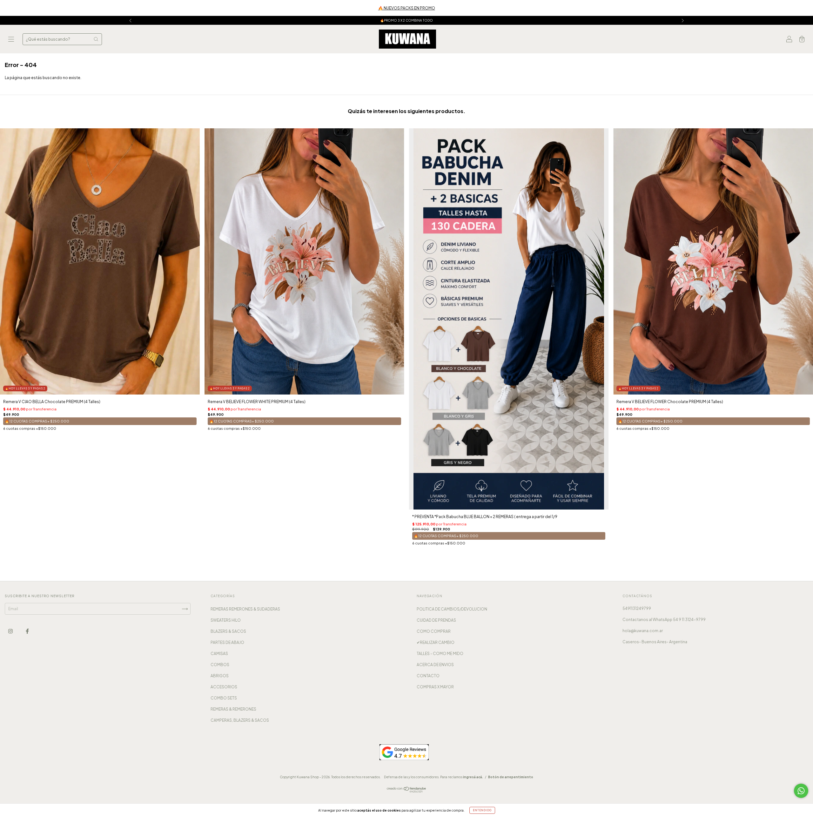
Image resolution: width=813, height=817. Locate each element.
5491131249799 (636, 608)
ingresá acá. (473, 777)
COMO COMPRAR (434, 631)
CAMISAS (219, 653)
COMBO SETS (224, 698)
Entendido (482, 810)
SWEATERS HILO (226, 620)
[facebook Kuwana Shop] (27, 631)
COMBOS (220, 664)
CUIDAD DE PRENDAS (436, 620)
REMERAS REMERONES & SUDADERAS (245, 609)
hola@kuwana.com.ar (642, 630)
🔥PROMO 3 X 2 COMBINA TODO (406, 20)
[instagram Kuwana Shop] (11, 631)
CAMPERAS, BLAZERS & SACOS (240, 720)
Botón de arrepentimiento (510, 777)
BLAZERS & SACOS (228, 631)
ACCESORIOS (224, 687)
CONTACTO (428, 675)
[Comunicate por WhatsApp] (801, 791)
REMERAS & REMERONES (233, 709)
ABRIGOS (220, 675)
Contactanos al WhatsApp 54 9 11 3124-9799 (664, 619)
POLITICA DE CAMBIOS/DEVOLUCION (452, 609)
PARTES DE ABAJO (227, 642)
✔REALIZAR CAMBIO (435, 642)
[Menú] (11, 39)
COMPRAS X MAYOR (435, 687)
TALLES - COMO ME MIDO (440, 653)
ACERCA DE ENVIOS (435, 664)
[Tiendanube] (407, 791)
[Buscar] (96, 39)
